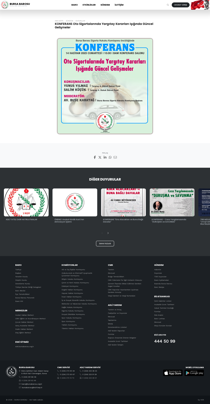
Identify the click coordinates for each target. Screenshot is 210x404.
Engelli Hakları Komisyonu (72, 290)
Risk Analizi (158, 315)
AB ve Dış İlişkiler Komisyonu (73, 270)
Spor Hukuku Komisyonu (71, 318)
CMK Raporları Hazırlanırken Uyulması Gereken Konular (123, 291)
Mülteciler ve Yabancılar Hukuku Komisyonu (79, 304)
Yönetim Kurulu (21, 277)
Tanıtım (111, 270)
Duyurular (158, 273)
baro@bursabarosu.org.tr (32, 384)
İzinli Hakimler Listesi (162, 301)
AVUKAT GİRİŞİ (180, 5)
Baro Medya (159, 287)
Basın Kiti (19, 301)
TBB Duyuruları (160, 277)
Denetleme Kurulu (22, 284)
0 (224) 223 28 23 (89, 371)
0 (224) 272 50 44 (67, 371)
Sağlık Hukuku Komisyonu (72, 307)
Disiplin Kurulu (21, 280)
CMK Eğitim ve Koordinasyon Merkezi (30, 319)
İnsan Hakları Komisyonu (71, 297)
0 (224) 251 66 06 (29, 377)
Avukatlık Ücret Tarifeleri (118, 341)
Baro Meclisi (20, 291)
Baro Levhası (159, 319)
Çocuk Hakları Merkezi (24, 322)
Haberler (157, 270)
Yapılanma (112, 320)
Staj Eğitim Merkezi (23, 333)
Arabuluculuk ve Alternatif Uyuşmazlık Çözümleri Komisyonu (77, 274)
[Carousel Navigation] (105, 233)
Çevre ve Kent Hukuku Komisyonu (75, 283)
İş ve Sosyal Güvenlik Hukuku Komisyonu (78, 300)
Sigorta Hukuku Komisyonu (72, 311)
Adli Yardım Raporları (116, 331)
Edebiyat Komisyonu (70, 286)
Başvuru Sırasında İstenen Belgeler (122, 338)
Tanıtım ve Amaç (115, 310)
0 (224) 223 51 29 (89, 374)
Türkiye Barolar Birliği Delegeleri (28, 287)
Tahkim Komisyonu (69, 325)
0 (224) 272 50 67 (67, 374)
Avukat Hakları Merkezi (24, 315)
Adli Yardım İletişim (115, 345)
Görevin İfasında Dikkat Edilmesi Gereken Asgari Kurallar (124, 285)
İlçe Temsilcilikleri (22, 294)
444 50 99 (164, 341)
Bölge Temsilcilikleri (116, 277)
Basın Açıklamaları (161, 280)
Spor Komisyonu (68, 321)
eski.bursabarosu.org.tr (24, 346)
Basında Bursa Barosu (163, 284)
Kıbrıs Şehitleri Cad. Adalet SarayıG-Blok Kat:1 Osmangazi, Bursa (34, 372)
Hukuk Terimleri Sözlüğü (164, 308)
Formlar (111, 334)
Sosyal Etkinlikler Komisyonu (73, 314)
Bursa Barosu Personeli (24, 298)
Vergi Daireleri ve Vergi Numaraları (121, 296)
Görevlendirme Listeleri (117, 327)
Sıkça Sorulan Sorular (163, 326)
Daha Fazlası (105, 243)
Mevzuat (111, 273)
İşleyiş (110, 324)
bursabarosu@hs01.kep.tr (32, 387)
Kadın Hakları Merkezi (24, 329)
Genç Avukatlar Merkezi (24, 326)
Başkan (18, 273)
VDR (202, 400)
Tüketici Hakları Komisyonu (72, 328)
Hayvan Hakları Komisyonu (72, 293)
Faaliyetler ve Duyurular (117, 313)
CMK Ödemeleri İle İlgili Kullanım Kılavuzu (125, 280)
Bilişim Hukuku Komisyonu (72, 279)
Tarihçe (18, 270)
